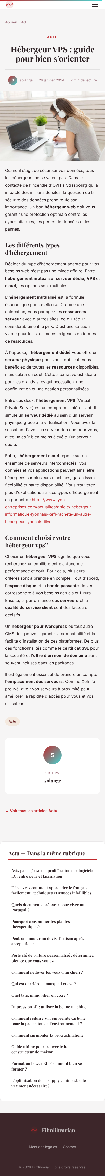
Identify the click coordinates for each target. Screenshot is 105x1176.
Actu (24, 22)
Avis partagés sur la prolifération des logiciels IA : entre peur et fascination (52, 873)
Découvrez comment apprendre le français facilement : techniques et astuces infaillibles (51, 890)
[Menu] (95, 5)
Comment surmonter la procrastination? (47, 1035)
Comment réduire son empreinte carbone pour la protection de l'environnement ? (48, 1021)
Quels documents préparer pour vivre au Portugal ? (47, 907)
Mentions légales (43, 1146)
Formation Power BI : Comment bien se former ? (46, 1066)
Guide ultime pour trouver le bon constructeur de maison (41, 1049)
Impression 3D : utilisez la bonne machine (48, 1006)
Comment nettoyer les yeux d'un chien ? (47, 972)
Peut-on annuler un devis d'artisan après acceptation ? (47, 941)
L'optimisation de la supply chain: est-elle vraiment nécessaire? (48, 1083)
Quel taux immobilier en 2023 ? (39, 995)
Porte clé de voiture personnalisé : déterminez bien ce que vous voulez (52, 958)
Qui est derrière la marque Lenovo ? (43, 983)
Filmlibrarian (58, 1130)
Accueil (11, 22)
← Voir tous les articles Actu (31, 810)
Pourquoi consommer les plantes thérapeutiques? (40, 924)
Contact (69, 1146)
